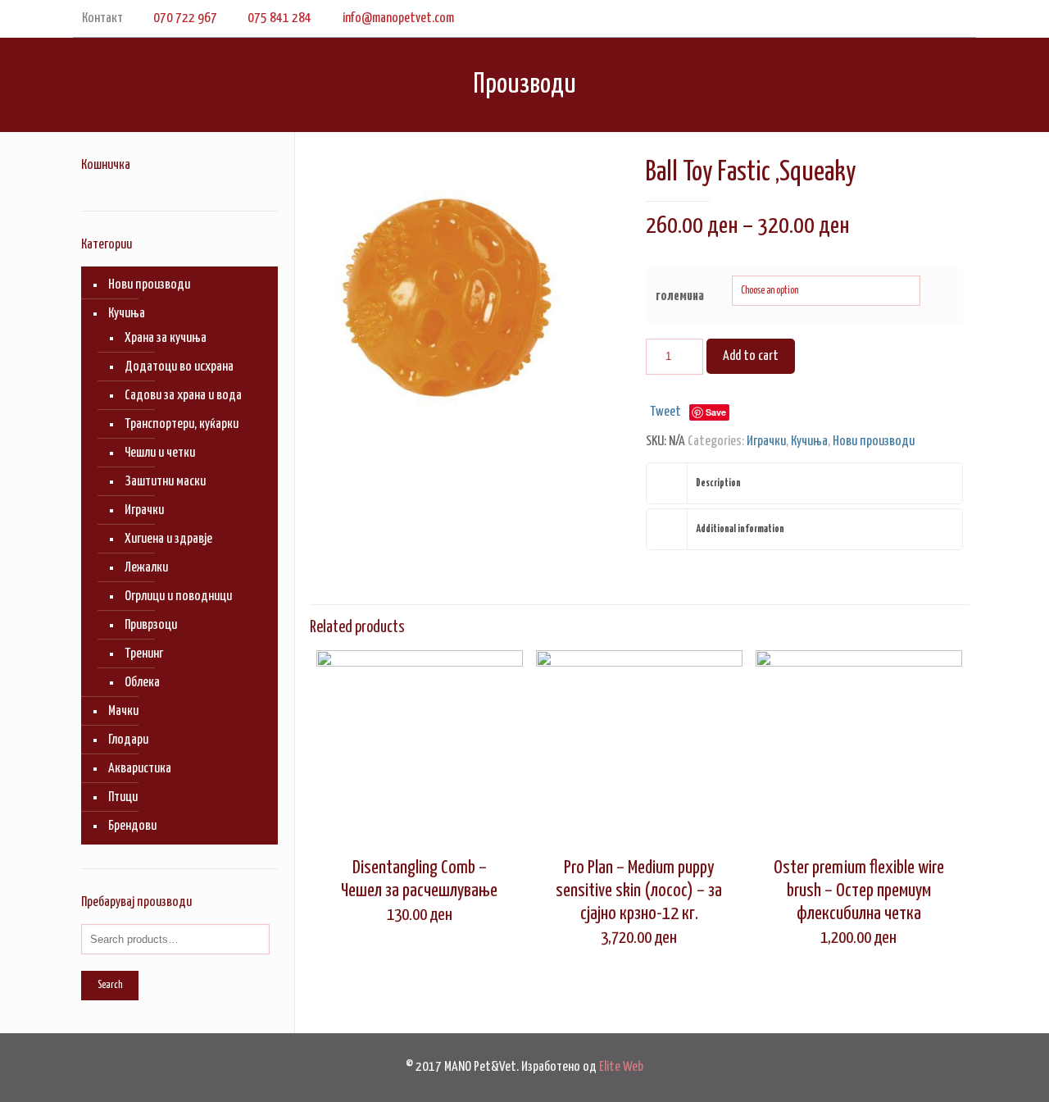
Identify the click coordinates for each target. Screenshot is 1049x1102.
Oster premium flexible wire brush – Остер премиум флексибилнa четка (859, 890)
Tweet (665, 412)
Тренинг (144, 654)
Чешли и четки (160, 453)
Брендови (132, 826)
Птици (123, 797)
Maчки (123, 711)
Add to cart (751, 356)
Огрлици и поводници (178, 596)
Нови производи (874, 442)
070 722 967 (185, 18)
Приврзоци (151, 625)
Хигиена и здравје (168, 539)
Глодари (128, 740)
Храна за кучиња (166, 338)
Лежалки (146, 568)
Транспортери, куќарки (181, 424)
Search (110, 985)
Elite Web (621, 1067)
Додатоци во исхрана (179, 367)
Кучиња (809, 442)
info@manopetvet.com (398, 18)
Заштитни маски (165, 482)
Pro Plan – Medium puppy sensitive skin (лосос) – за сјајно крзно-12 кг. (639, 890)
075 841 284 (279, 18)
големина (680, 296)
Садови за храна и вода (183, 396)
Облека (142, 683)
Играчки (766, 442)
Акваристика (139, 769)
